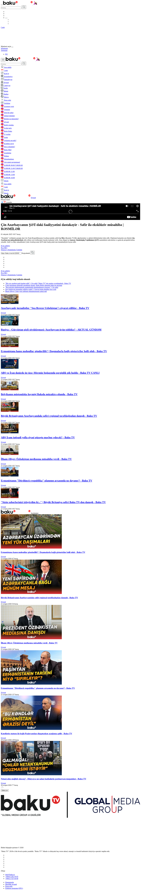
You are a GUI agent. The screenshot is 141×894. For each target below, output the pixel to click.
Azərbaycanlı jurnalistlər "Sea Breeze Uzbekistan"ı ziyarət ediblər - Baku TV (45, 308)
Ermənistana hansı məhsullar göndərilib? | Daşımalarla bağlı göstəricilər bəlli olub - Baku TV (54, 351)
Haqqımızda (9, 882)
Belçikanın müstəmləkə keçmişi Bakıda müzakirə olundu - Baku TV (39, 394)
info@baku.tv (10, 875)
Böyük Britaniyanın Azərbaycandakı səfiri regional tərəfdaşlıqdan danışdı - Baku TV (49, 415)
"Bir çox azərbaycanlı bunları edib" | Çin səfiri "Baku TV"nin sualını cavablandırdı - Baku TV (38, 283)
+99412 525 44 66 (11, 879)
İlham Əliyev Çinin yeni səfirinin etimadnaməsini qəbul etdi (26, 291)
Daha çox (5, 790)
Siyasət (33, 198)
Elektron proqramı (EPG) (14, 888)
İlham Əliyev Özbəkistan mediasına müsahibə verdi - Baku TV (36, 459)
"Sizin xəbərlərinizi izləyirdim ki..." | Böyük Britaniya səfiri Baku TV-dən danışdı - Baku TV (53, 502)
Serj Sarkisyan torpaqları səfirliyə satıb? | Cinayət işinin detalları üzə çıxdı (30, 289)
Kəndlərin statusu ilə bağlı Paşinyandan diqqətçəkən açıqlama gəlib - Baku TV (36, 733)
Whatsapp (4, 48)
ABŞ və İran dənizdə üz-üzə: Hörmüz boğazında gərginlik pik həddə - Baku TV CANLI (50, 372)
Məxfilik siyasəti (11, 884)
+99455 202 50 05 (11, 877)
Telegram (4, 50)
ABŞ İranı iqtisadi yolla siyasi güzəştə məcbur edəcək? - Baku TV (38, 437)
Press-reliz (8, 886)
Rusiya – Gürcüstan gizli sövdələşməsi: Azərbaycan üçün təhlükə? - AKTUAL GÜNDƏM (51, 329)
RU (6, 54)
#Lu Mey (4, 248)
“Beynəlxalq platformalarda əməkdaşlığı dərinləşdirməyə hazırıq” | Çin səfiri (31, 287)
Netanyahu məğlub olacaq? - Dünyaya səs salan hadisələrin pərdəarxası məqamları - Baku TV (43, 779)
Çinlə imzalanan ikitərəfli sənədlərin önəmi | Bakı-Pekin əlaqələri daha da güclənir (33, 285)
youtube (9, 202)
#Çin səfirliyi (5, 246)
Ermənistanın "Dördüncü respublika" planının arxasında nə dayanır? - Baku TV (46, 480)
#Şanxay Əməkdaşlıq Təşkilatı (11, 250)
